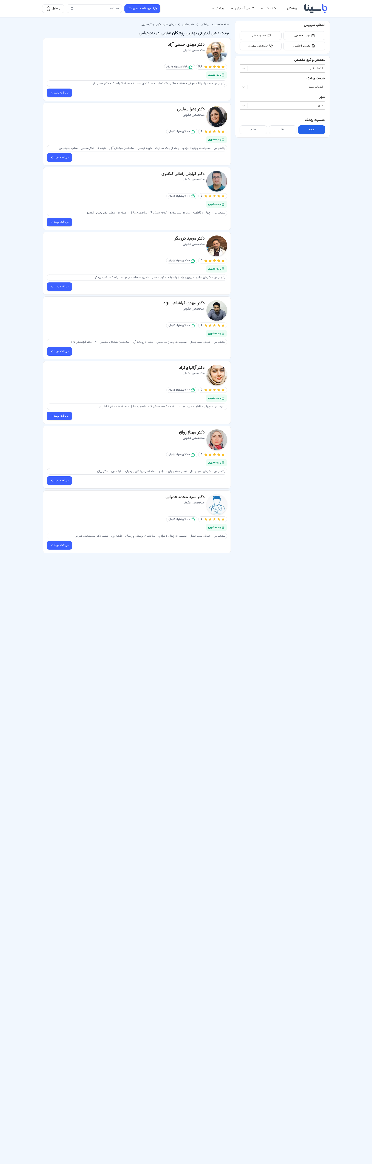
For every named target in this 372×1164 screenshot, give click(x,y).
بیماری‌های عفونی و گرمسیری (158, 24)
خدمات (271, 8)
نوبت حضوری (302, 35)
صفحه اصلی (221, 24)
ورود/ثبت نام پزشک (139, 8)
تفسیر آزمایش (244, 8)
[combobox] (322, 68)
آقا (282, 129)
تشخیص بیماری (258, 46)
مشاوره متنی (258, 35)
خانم (253, 129)
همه (312, 129)
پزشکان (292, 8)
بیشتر (220, 8)
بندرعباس (188, 24)
